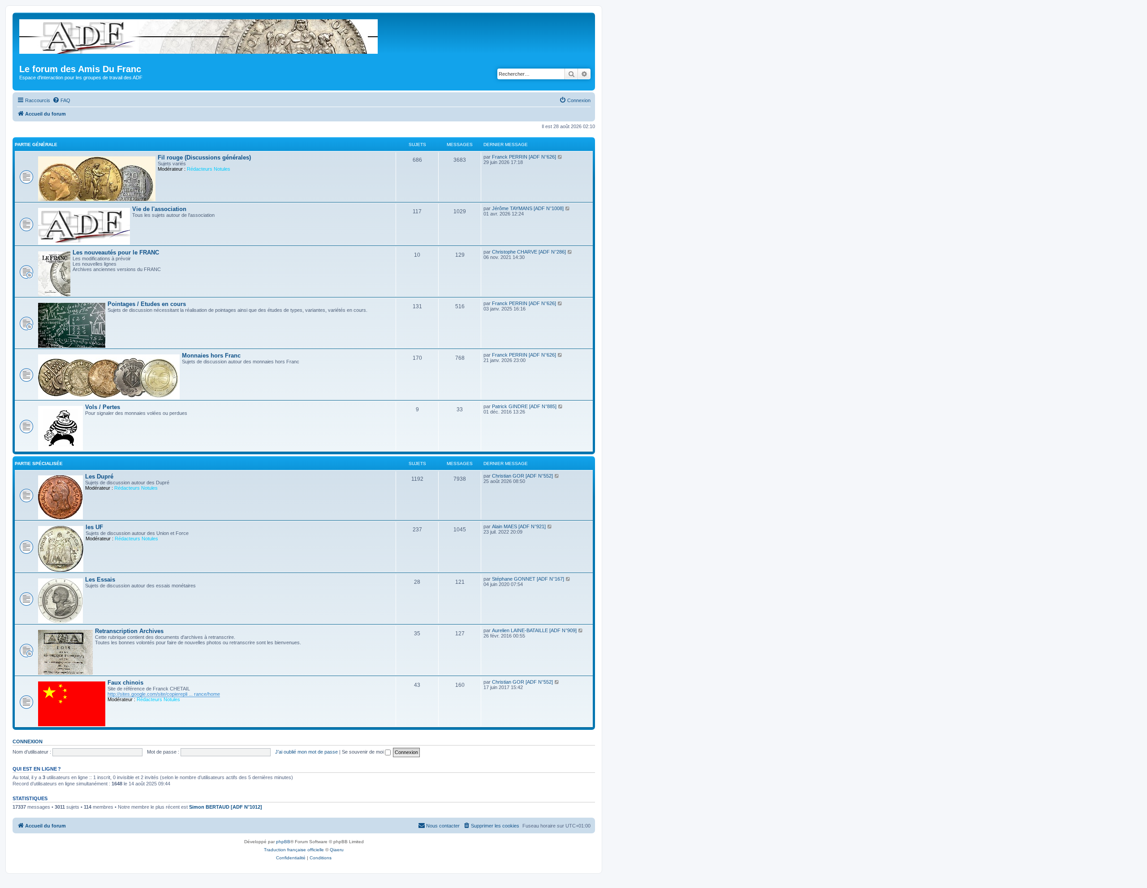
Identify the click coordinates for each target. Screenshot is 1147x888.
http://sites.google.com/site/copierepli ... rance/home (164, 694)
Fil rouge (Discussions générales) (204, 157)
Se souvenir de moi (363, 751)
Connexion (28, 741)
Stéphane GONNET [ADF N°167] (528, 579)
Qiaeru (337, 849)
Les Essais (100, 579)
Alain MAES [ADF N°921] (519, 526)
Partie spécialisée (39, 463)
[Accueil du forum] (199, 35)
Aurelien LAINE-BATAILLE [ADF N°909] (534, 630)
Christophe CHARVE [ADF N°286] (529, 251)
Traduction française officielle (294, 849)
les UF (94, 527)
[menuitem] (61, 100)
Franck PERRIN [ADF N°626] (524, 156)
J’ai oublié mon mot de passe (306, 751)
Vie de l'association (159, 209)
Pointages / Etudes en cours (147, 304)
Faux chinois (125, 682)
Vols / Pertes (102, 407)
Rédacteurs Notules (208, 169)
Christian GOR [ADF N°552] (522, 475)
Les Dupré (99, 476)
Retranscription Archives (129, 631)
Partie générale (36, 144)
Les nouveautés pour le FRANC (116, 252)
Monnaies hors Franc (211, 355)
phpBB (283, 841)
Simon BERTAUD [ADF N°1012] (225, 807)
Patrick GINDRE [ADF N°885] (524, 406)
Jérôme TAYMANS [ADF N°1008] (528, 208)
